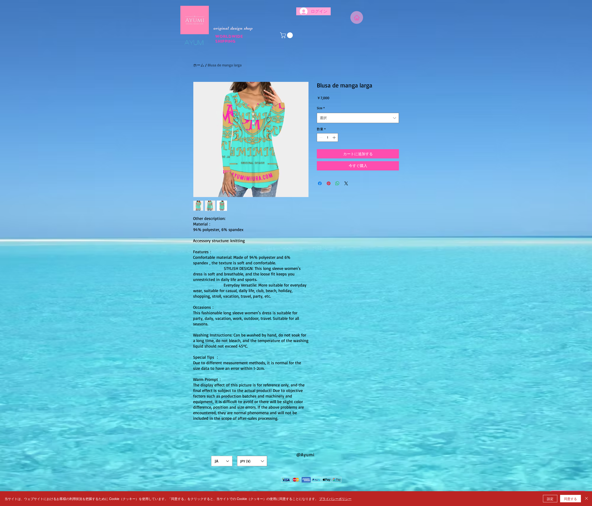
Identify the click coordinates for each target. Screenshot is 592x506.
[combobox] (358, 118)
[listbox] (252, 461)
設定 (550, 498)
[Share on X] (346, 183)
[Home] (356, 17)
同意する (570, 498)
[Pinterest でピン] (328, 183)
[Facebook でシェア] (320, 183)
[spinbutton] (327, 137)
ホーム (198, 65)
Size (321, 108)
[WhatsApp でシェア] (337, 183)
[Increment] (334, 137)
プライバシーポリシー (335, 498)
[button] (287, 35)
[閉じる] (586, 498)
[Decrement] (320, 137)
